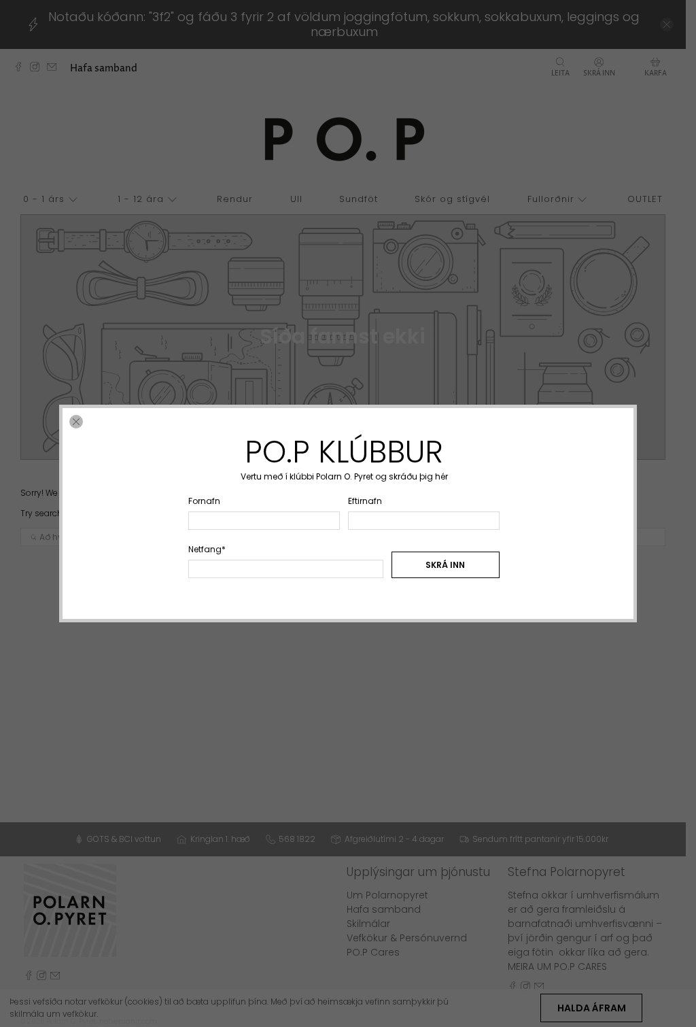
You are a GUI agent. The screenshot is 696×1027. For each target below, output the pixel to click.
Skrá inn (445, 565)
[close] (76, 421)
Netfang (207, 549)
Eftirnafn (365, 501)
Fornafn (204, 501)
